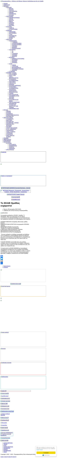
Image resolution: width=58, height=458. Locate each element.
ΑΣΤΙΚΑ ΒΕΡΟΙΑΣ (8, 443)
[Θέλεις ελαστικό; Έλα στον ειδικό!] (16, 156)
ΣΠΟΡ (10, 63)
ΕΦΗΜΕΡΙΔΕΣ (7, 450)
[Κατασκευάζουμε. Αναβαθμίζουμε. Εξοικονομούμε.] (15, 199)
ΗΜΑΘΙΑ (11, 12)
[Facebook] (16, 256)
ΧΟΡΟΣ (11, 19)
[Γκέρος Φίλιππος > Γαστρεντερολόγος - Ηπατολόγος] (4, 403)
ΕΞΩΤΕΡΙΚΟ (9, 113)
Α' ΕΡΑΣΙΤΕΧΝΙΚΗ (16, 43)
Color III (10, 456)
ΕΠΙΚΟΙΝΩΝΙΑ (7, 140)
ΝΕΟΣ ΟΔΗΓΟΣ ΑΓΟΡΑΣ (10, 136)
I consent (46, 453)
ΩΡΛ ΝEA (11, 98)
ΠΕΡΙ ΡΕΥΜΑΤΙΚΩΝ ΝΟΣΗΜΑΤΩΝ (14, 103)
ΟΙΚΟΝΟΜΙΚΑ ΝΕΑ (14, 108)
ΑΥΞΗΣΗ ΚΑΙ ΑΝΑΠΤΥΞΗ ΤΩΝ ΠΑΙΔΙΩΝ (13, 106)
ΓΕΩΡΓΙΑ (11, 28)
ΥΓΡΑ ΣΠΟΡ (15, 66)
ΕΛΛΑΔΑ (11, 15)
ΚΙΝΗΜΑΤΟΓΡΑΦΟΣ (14, 17)
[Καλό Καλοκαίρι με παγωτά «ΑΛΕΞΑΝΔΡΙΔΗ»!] (16, 315)
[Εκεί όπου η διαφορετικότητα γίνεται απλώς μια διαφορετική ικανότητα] (5, 430)
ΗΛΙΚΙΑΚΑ (14, 45)
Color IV (14, 456)
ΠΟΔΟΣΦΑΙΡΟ (13, 40)
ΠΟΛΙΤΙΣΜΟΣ (9, 16)
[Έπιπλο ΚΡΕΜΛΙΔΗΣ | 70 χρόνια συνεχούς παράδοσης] (7, 435)
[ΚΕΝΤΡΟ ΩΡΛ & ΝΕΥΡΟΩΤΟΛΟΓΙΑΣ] (4, 396)
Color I (2, 456)
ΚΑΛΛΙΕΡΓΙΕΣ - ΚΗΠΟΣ (12, 122)
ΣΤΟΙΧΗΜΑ (12, 71)
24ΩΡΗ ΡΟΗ (6, 4)
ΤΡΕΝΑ (5, 444)
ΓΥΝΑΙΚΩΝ (15, 53)
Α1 (12, 51)
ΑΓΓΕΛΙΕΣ (9, 143)
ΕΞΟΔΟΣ (11, 24)
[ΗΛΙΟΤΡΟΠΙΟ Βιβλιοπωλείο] (5, 406)
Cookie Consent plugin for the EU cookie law (46, 455)
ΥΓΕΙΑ (10, 34)
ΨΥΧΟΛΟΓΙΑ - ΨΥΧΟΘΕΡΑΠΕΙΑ (13, 80)
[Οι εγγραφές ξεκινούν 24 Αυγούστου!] (5, 393)
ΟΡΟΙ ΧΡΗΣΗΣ (10, 149)
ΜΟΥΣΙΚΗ (11, 25)
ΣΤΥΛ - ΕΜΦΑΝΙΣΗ (11, 129)
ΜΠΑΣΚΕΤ (12, 57)
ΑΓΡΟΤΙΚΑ (9, 26)
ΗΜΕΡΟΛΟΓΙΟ (7, 139)
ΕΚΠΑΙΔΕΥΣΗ (12, 35)
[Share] (16, 263)
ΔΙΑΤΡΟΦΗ (9, 120)
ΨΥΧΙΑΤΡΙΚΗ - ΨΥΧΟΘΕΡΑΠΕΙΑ (13, 87)
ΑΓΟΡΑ (11, 38)
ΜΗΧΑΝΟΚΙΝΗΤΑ (16, 67)
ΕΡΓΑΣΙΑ (5, 110)
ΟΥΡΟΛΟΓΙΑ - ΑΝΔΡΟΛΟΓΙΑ (12, 90)
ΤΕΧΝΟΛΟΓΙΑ (10, 130)
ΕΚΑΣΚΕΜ (14, 60)
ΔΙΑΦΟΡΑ (11, 22)
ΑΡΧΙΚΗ (5, 3)
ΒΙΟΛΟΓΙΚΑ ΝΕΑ (13, 92)
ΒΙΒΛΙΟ (11, 21)
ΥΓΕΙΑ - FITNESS (10, 131)
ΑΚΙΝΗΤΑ (11, 147)
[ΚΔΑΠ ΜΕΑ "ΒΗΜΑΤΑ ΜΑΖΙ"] (5, 401)
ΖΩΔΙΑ (5, 452)
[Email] (16, 261)
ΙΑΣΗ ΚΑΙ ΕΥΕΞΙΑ (13, 94)
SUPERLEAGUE (16, 48)
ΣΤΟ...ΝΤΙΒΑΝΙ (13, 74)
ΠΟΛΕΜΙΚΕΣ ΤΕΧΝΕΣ (17, 69)
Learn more (39, 450)
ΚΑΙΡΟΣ (5, 449)
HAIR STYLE (12, 83)
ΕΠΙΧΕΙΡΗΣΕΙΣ (13, 145)
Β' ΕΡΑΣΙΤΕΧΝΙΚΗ (16, 44)
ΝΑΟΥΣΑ (11, 10)
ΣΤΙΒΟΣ (14, 65)
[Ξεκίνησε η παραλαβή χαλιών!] (5, 417)
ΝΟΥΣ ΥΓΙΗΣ (12, 75)
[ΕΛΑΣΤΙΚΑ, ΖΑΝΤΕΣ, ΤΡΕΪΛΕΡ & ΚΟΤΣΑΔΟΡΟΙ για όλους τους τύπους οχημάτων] (15, 188)
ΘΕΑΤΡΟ (11, 20)
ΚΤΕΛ (4, 445)
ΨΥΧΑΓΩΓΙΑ (9, 134)
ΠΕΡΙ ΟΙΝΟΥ (12, 81)
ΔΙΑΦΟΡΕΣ (12, 37)
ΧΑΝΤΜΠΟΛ (12, 49)
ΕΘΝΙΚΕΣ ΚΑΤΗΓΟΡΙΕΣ (18, 58)
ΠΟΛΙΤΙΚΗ (9, 7)
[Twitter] (16, 258)
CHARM (11, 93)
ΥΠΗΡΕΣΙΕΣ (9, 133)
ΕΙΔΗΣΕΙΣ (6, 6)
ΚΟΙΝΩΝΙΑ (9, 30)
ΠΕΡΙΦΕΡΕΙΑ (12, 13)
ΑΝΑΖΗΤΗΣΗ (6, 142)
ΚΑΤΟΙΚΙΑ (8, 126)
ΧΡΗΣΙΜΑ (5, 138)
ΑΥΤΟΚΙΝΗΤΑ (9, 118)
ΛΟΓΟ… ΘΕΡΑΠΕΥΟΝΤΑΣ (13, 77)
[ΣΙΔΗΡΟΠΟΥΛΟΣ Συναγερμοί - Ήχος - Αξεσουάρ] (7, 411)
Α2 (12, 52)
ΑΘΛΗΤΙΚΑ (9, 39)
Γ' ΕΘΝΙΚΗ (14, 42)
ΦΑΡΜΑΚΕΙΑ (6, 448)
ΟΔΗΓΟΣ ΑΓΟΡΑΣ (8, 117)
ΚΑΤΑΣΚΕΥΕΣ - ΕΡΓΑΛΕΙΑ (10, 124)
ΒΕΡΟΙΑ (11, 8)
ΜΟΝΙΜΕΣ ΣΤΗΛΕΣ (11, 72)
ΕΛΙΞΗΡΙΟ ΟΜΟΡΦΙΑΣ (15, 85)
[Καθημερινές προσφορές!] (16, 180)
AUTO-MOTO (12, 144)
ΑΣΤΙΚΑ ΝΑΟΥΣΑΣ (8, 446)
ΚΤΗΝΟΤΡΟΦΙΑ (13, 29)
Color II (6, 456)
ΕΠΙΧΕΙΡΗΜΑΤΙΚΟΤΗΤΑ (12, 115)
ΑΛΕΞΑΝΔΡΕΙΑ (13, 11)
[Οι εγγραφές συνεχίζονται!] (16, 368)
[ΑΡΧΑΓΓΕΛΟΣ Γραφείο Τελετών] (15, 194)
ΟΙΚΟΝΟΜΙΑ (12, 31)
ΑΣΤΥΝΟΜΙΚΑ (12, 33)
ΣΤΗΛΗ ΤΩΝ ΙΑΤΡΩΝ (11, 127)
